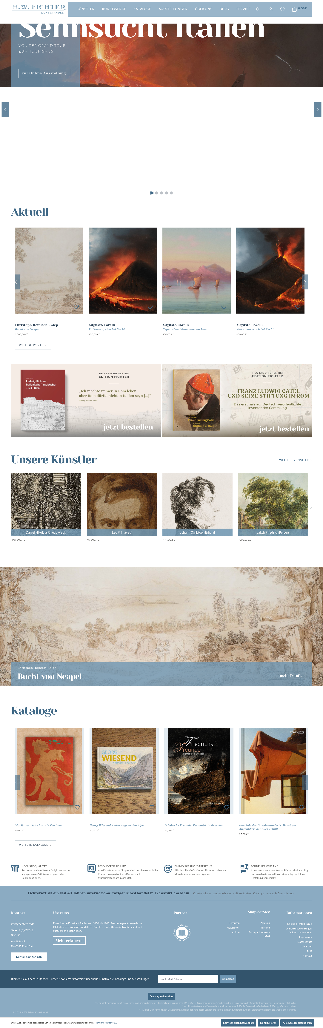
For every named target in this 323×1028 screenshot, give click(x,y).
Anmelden (228, 978)
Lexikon (235, 932)
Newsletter (233, 927)
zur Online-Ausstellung (44, 73)
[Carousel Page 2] (156, 192)
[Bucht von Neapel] (49, 271)
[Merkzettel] (282, 9)
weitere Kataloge (33, 844)
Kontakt (307, 955)
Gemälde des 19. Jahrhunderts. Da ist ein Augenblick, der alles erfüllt (267, 827)
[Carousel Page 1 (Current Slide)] (151, 192)
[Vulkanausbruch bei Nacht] (270, 271)
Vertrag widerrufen (161, 996)
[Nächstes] (305, 281)
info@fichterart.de (22, 924)
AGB (309, 951)
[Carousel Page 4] (166, 192)
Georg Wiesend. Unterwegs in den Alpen (117, 825)
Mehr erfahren (68, 940)
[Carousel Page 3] (161, 192)
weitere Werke (31, 344)
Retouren (234, 922)
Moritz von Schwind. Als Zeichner (38, 825)
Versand (265, 927)
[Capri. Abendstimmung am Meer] (196, 271)
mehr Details (291, 676)
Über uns (307, 946)
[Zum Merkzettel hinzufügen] (76, 307)
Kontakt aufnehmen (29, 956)
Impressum (305, 937)
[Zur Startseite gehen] (39, 9)
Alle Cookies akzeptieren (297, 1022)
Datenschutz (304, 941)
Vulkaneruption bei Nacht (107, 329)
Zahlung (265, 922)
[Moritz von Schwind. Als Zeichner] (49, 771)
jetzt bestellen (128, 427)
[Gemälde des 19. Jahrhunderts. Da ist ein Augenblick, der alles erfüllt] (273, 771)
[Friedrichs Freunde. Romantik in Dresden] (198, 771)
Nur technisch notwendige (238, 1022)
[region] (161, 282)
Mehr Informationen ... (106, 1022)
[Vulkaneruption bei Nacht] (123, 271)
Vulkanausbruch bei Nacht (255, 329)
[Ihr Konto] (270, 9)
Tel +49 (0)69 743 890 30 (22, 932)
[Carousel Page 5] (171, 192)
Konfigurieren (268, 1022)
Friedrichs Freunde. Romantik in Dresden (193, 825)
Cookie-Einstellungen (299, 923)
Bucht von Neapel (27, 329)
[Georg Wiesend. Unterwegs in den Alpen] (124, 771)
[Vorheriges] (16, 281)
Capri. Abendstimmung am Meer (185, 329)
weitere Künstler (294, 460)
